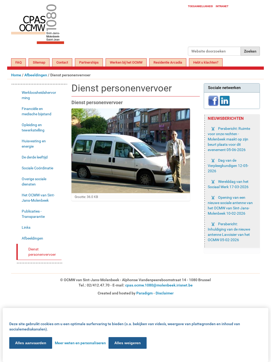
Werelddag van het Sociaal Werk (228, 184)
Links (26, 227)
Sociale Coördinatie (37, 168)
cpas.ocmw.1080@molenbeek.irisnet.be (159, 285)
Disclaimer (165, 293)
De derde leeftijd (35, 157)
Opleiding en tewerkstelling (33, 127)
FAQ (18, 62)
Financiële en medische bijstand (36, 111)
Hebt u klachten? (205, 62)
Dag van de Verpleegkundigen (228, 165)
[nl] (99, 30)
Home (16, 75)
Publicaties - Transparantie (33, 214)
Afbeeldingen (35, 75)
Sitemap (39, 62)
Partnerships (89, 62)
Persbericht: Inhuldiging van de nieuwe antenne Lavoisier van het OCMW (229, 232)
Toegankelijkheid (200, 6)
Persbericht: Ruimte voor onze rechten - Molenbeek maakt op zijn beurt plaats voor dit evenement (229, 139)
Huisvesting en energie (34, 143)
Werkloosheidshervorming (39, 95)
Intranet (222, 6)
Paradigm (144, 293)
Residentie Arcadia (167, 62)
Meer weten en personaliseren (80, 343)
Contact (62, 62)
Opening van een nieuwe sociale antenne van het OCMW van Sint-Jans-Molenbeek (230, 205)
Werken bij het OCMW (126, 62)
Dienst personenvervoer (42, 252)
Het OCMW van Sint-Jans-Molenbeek (38, 197)
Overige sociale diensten (34, 181)
